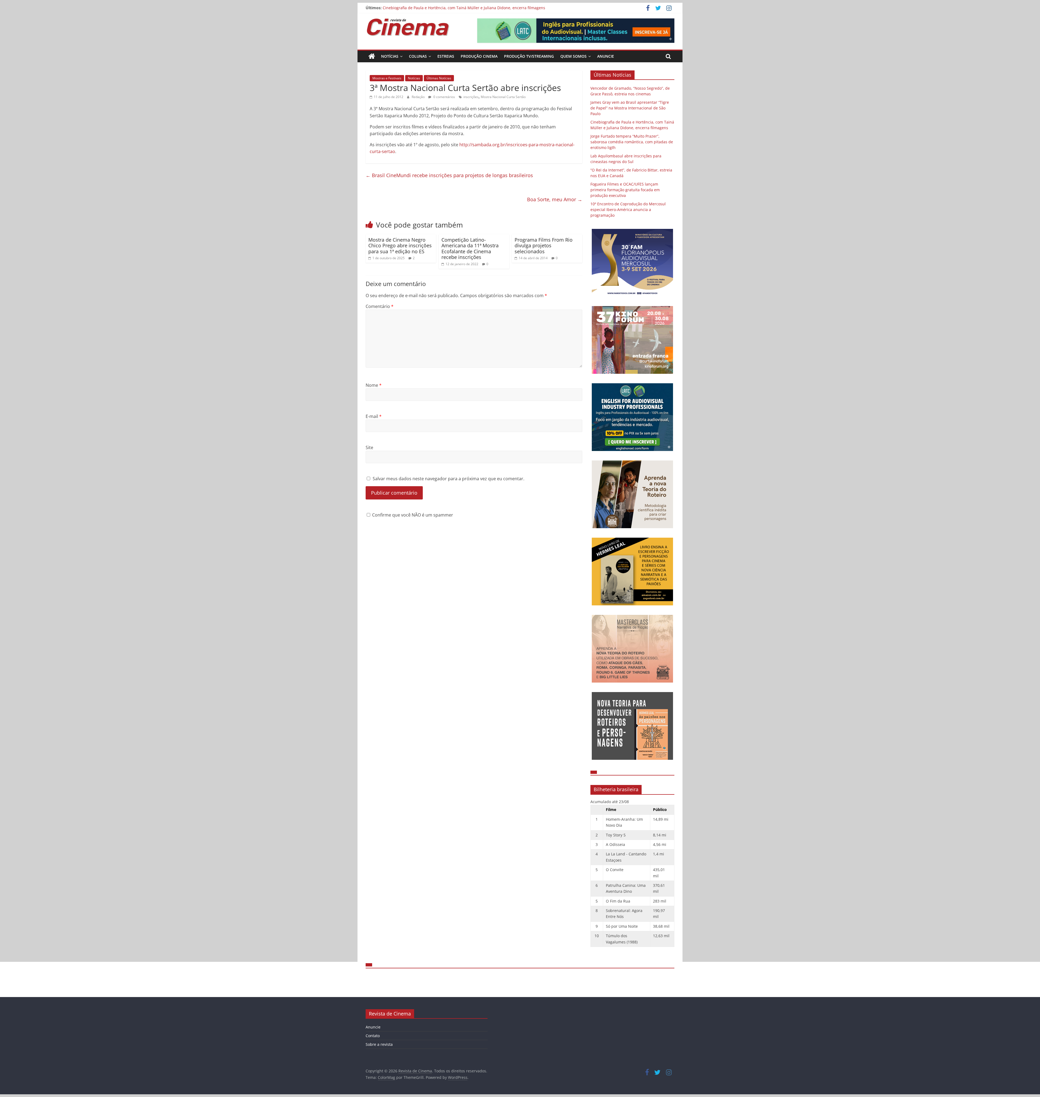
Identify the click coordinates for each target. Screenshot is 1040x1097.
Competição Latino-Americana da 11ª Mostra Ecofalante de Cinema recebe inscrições (470, 248)
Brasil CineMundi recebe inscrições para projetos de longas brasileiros (449, 175)
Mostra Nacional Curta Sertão (503, 97)
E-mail (374, 416)
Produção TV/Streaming (529, 56)
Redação (418, 97)
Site (369, 447)
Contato (373, 1035)
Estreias (445, 56)
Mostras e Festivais (386, 78)
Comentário (380, 306)
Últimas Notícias (439, 78)
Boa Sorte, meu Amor (554, 199)
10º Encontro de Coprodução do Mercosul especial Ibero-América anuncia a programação (628, 209)
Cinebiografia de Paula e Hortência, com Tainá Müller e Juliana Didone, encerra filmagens (464, 7)
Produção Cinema (479, 56)
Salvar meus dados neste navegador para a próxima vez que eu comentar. (448, 479)
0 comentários (444, 97)
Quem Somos (573, 56)
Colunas (418, 56)
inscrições (471, 97)
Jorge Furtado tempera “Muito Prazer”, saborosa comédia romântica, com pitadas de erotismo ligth (631, 142)
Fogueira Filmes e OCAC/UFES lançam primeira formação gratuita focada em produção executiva (625, 189)
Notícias (389, 56)
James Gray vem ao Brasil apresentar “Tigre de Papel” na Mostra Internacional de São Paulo (629, 108)
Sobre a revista (379, 1044)
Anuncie (605, 56)
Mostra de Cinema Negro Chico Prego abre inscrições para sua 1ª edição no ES (400, 245)
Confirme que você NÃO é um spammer (412, 515)
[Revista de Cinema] (372, 56)
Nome (374, 385)
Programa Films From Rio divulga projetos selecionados (544, 245)
